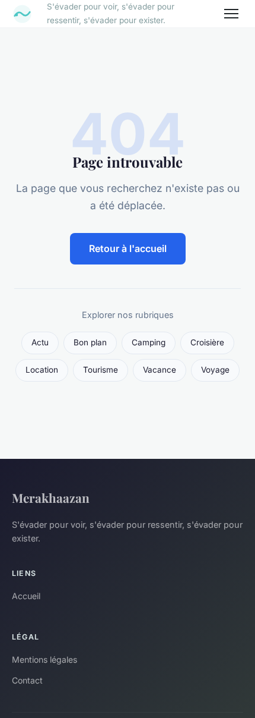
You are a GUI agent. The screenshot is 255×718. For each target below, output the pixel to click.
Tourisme (100, 369)
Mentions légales (44, 659)
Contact (27, 680)
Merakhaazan (51, 497)
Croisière (207, 342)
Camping (148, 342)
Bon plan (90, 342)
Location (42, 369)
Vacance (159, 369)
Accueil (26, 596)
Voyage (215, 369)
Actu (40, 342)
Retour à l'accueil (128, 248)
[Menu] (231, 13)
